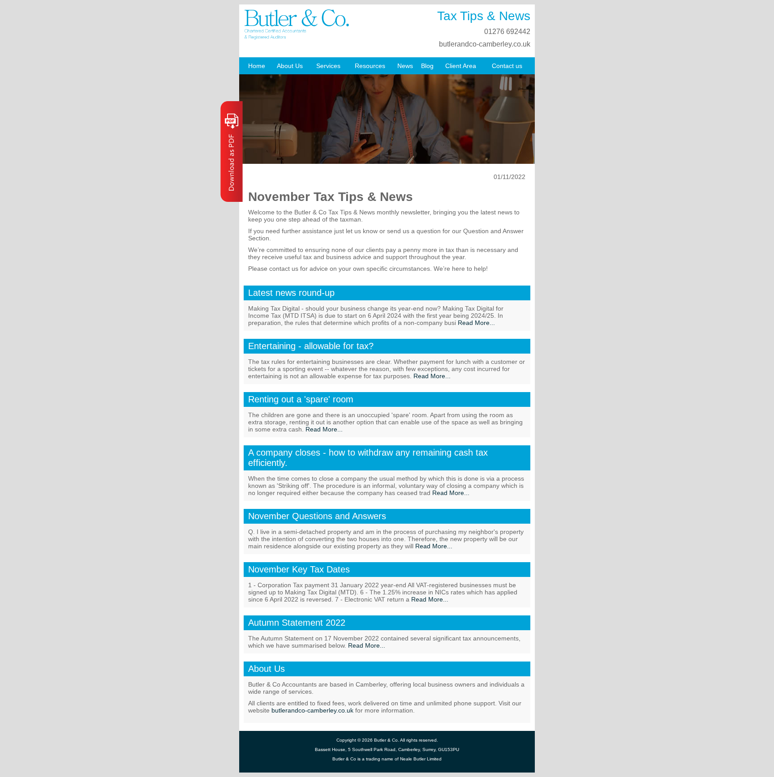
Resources (370, 65)
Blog (427, 65)
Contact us (507, 65)
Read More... (476, 322)
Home (256, 65)
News (405, 65)
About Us (290, 65)
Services (328, 65)
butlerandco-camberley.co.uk (484, 44)
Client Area (460, 65)
